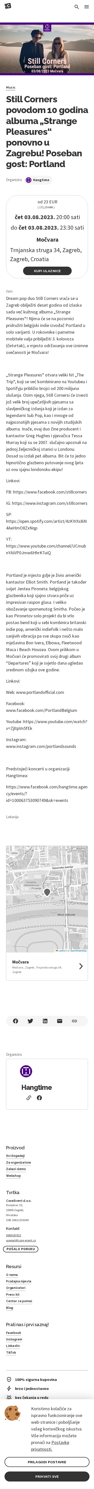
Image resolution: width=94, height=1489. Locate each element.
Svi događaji (15, 1156)
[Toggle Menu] (86, 7)
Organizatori (15, 1288)
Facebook (13, 1333)
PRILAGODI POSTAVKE (47, 1462)
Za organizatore (18, 1162)
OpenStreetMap (78, 950)
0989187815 (13, 1235)
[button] (47, 892)
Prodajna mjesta (18, 1281)
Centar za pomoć (19, 1301)
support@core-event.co (21, 1240)
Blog (9, 1308)
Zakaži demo (16, 1169)
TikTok (11, 1352)
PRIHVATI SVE (47, 1476)
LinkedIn (13, 1346)
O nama (12, 1275)
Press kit (12, 1294)
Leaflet (62, 950)
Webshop (13, 1176)
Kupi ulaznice (47, 271)
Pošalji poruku (21, 1249)
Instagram (14, 1339)
